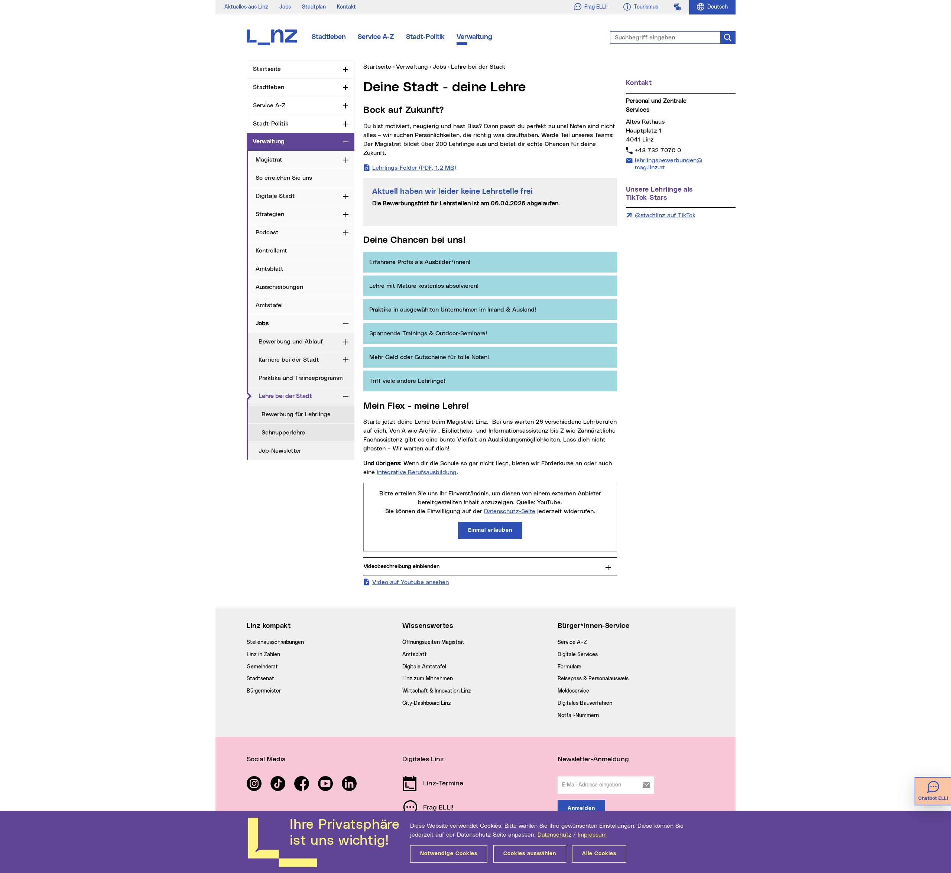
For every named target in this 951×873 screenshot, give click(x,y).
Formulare (569, 667)
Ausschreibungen (279, 287)
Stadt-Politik (425, 37)
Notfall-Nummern (578, 715)
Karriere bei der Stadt (289, 360)
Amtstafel (269, 305)
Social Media (266, 759)
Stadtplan (314, 7)
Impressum (592, 835)
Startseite (267, 69)
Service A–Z (572, 642)
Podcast (267, 232)
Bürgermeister (264, 691)
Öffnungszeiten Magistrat (433, 642)
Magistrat (269, 160)
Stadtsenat (260, 678)
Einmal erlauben (490, 530)
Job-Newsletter (280, 451)
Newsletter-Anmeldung (593, 759)
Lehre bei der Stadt (299, 396)
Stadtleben (329, 37)
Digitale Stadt (275, 196)
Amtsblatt (269, 269)
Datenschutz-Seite (509, 511)
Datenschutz (554, 835)
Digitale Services (578, 654)
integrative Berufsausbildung (417, 472)
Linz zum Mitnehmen (427, 678)
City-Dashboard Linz (426, 703)
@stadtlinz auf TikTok (665, 215)
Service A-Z (376, 37)
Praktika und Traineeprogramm (301, 378)
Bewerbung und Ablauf (291, 342)
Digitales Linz (423, 759)
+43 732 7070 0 (657, 150)
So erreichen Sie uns (284, 178)
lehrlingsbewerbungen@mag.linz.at (668, 163)
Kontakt (346, 7)
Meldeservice (573, 691)
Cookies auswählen (529, 853)
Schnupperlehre (283, 433)
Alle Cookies (599, 853)
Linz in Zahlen (263, 654)
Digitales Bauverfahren (585, 703)
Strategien (270, 214)
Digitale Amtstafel (424, 667)
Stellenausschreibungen (275, 642)
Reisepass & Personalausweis (593, 678)
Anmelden (581, 808)
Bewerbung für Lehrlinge (296, 414)
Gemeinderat (262, 667)
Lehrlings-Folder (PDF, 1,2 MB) (414, 168)
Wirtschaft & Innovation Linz (436, 691)
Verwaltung (474, 37)
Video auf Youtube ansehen (410, 582)
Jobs (285, 7)
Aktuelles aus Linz (246, 7)
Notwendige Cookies (448, 853)
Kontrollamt (271, 251)
